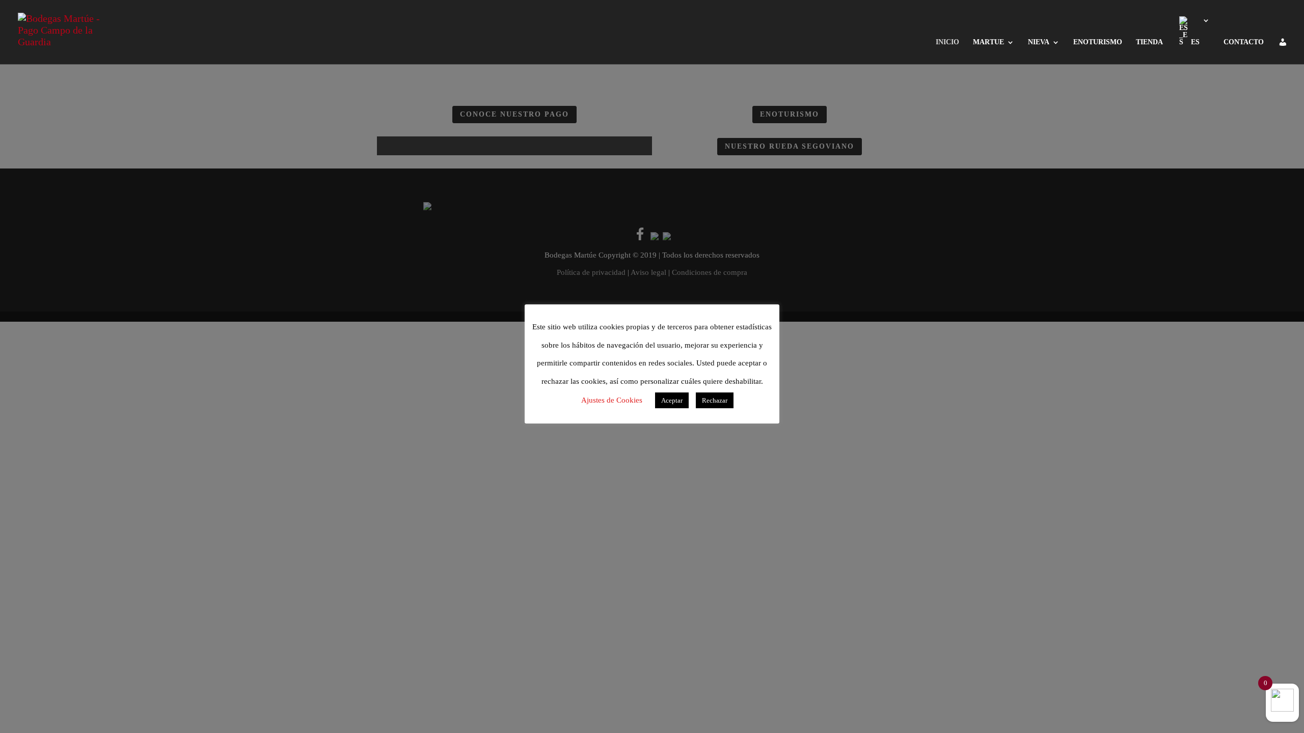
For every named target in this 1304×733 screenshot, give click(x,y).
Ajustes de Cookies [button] (611, 400)
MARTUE (988, 42)
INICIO (947, 42)
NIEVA (1038, 42)
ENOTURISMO (1097, 42)
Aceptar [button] (672, 400)
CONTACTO (1244, 42)
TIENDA (1149, 42)
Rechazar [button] (714, 400)
